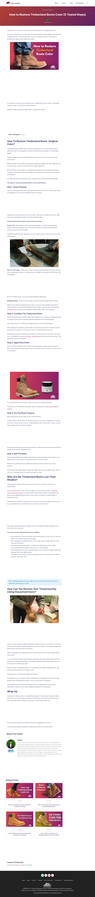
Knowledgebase (80, 3)
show (23, 134)
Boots (56, 3)
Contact (34, 880)
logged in (17, 865)
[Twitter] (42, 875)
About (28, 880)
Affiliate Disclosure (68, 880)
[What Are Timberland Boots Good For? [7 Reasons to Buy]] (19, 790)
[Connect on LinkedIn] (9, 751)
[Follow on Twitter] (12, 751)
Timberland (50, 9)
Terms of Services (48, 880)
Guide (71, 3)
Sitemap (40, 880)
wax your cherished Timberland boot (30, 336)
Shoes (63, 3)
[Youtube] (49, 875)
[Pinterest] (52, 875)
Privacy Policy (58, 880)
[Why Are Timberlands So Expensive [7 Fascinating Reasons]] (48, 790)
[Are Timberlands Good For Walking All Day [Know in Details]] (19, 819)
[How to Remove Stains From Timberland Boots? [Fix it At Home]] (48, 819)
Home (43, 9)
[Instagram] (45, 875)
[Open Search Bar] (87, 3)
